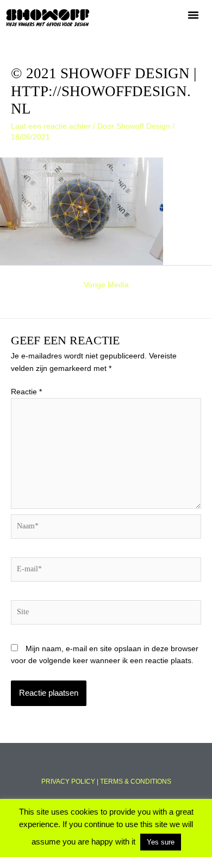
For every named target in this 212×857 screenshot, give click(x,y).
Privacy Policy (68, 781)
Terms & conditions (135, 781)
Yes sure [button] (160, 842)
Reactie (26, 392)
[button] (193, 15)
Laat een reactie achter (51, 126)
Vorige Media (106, 285)
